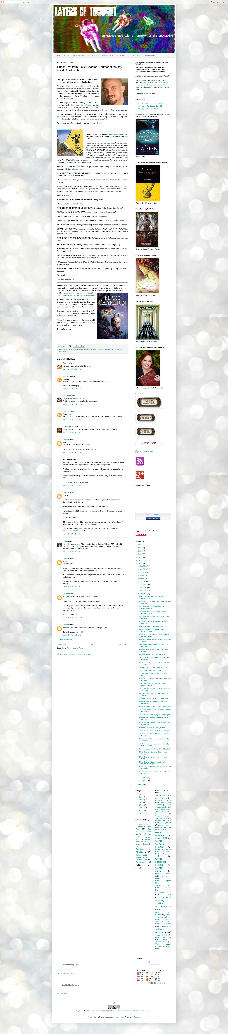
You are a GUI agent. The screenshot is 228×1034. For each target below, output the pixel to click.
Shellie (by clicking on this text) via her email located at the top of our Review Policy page (152, 85)
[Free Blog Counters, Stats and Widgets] (114, 1004)
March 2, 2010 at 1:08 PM (72, 485)
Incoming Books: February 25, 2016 (150, 103)
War (169, 946)
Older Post (123, 644)
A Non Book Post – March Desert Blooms (153, 698)
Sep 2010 (143, 575)
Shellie (146, 94)
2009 (140, 785)
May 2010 (143, 588)
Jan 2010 (143, 781)
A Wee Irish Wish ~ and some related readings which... (152, 684)
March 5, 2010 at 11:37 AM (72, 618)
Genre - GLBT (161, 838)
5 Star (139, 813)
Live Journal (80, 295)
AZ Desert (139, 824)
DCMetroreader (69, 427)
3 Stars (139, 802)
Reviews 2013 (141, 859)
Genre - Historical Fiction (163, 861)
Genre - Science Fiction (163, 929)
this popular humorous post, (117, 134)
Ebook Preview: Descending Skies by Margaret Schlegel (152, 763)
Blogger (136, 1017)
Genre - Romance (163, 924)
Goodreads (90, 295)
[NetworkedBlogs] (153, 514)
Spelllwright (62, 119)
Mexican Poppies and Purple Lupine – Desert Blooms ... (153, 630)
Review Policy (78, 55)
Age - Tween (161, 798)
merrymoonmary (118, 1017)
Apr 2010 (143, 591)
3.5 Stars (140, 805)
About (66, 55)
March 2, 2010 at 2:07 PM (72, 534)
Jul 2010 (143, 581)
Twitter (72, 295)
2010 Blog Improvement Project (150, 671)
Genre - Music (165, 895)
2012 (140, 557)
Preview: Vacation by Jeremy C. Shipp (153, 728)
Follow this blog (153, 518)
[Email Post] (69, 346)
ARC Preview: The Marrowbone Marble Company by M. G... (153, 612)
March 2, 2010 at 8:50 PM (72, 551)
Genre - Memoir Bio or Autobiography (163, 890)
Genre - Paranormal (163, 915)
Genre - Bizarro (161, 814)
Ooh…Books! (86, 105)
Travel (145, 865)
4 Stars (139, 808)
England (148, 831)
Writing (138, 868)
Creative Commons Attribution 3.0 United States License (131, 1011)
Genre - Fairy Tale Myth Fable (163, 828)
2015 (140, 548)
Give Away (145, 834)
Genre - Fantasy (98, 349)
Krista (65, 541)
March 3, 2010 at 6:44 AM (72, 587)
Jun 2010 (143, 585)
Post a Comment (66, 640)
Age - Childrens (161, 796)
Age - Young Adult (163, 800)
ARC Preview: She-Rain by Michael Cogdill (154, 731)
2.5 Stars (140, 800)
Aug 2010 (143, 578)
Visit (65, 973)
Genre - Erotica (164, 825)
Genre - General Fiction (163, 843)
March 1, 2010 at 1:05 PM (72, 419)
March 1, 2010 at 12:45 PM (72, 404)
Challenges (93, 55)
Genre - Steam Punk (163, 937)
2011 (140, 560)
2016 (140, 545)
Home (57, 55)
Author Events (67, 349)
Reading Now (149, 55)
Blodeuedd (67, 396)
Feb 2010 (143, 778)
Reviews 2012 (141, 857)
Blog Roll (136, 55)
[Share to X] (79, 346)
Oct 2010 (143, 572)
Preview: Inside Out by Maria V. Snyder (153, 654)
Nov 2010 (143, 569)
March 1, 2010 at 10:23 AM (72, 389)
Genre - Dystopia (163, 823)
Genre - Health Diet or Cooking (163, 854)
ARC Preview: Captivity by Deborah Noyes (154, 715)
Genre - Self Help (161, 935)
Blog (58, 295)
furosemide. (77, 169)
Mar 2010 (143, 594)
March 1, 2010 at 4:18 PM (72, 452)
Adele (65, 363)
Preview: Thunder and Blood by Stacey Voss (155, 707)
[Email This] (74, 346)
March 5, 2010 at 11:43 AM (72, 635)
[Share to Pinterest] (84, 346)
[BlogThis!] (76, 346)
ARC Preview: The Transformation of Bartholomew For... (152, 607)
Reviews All (143, 862)
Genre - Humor (109, 349)
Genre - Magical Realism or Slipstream (163, 883)
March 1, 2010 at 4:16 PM (72, 432)
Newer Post (62, 644)
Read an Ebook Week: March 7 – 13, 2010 (154, 749)
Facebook (65, 295)
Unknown (66, 376)
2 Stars (139, 797)
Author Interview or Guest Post (82, 349)
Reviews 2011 (141, 855)
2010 (140, 563)
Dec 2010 (143, 566)
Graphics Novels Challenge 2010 (151, 626)
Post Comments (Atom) (75, 648)
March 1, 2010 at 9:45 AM (72, 369)
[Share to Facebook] (81, 346)
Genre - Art (159, 809)
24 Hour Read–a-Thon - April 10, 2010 (153, 667)
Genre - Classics (161, 820)
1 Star (139, 794)
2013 (140, 554)
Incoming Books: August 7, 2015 (148, 109)
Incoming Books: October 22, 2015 (149, 106)
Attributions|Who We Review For (115, 55)
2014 (140, 551)
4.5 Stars (140, 810)
